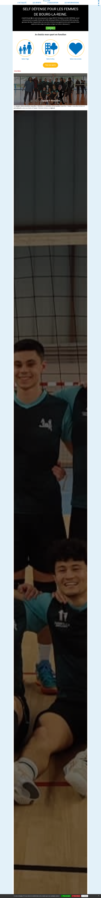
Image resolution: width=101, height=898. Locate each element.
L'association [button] (52, 3)
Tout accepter (66, 896)
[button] (49, 29)
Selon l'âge (25, 59)
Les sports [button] (37, 3)
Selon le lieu (50, 59)
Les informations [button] (72, 3)
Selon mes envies (75, 59)
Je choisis (84, 896)
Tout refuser (76, 896)
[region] (50, 18)
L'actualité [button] (21, 3)
